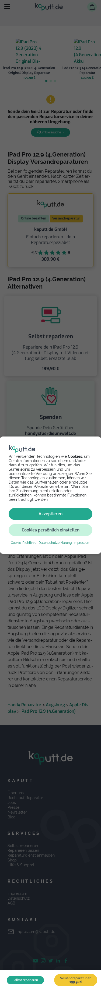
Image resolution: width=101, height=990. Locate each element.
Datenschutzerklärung (55, 543)
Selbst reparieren (25, 980)
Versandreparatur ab (75, 980)
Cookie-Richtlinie (23, 543)
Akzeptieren (50, 514)
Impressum (82, 543)
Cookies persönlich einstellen (50, 530)
